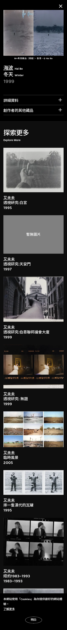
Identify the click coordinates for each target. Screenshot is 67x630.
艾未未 (9, 198)
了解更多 (9, 609)
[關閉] (60, 6)
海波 (8, 68)
